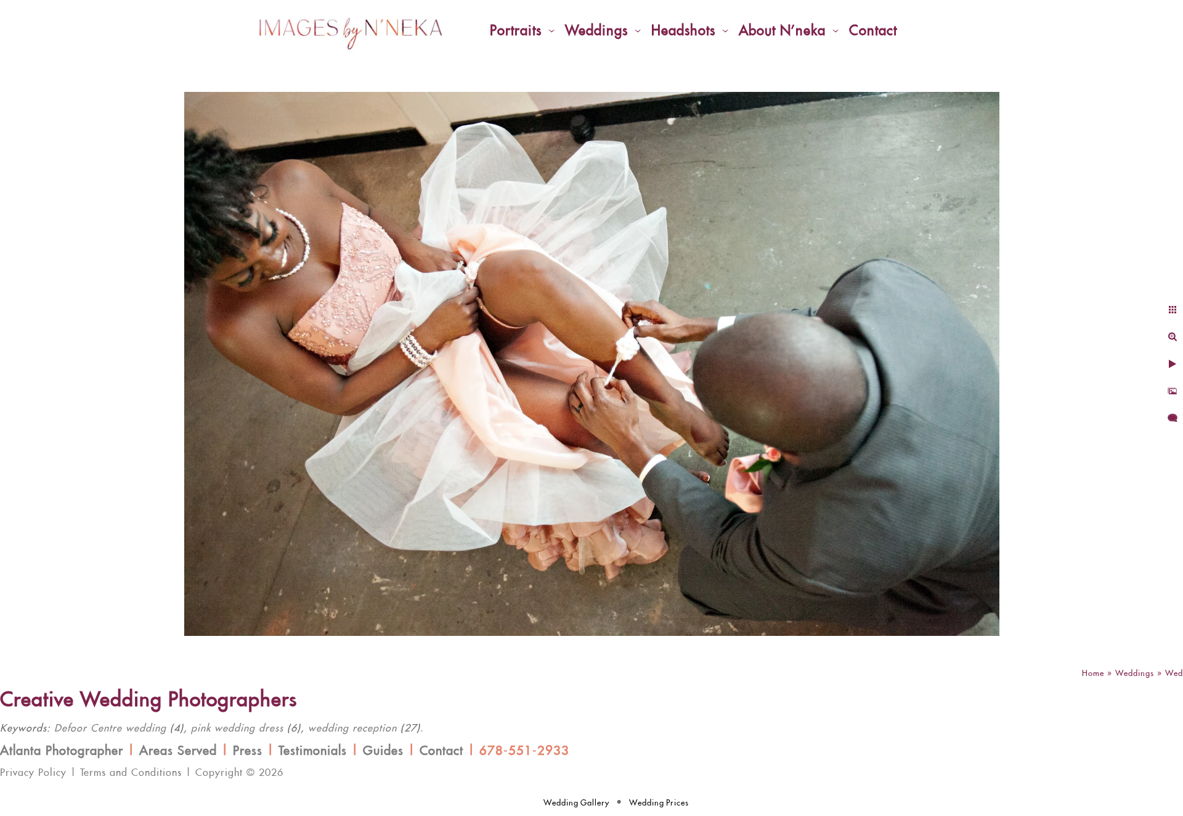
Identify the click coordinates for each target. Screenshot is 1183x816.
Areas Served (178, 751)
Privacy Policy (33, 772)
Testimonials (312, 751)
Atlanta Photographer (61, 751)
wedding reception (352, 728)
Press (247, 751)
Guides (383, 751)
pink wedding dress (237, 728)
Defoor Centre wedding (110, 728)
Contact (441, 751)
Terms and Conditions (131, 772)
